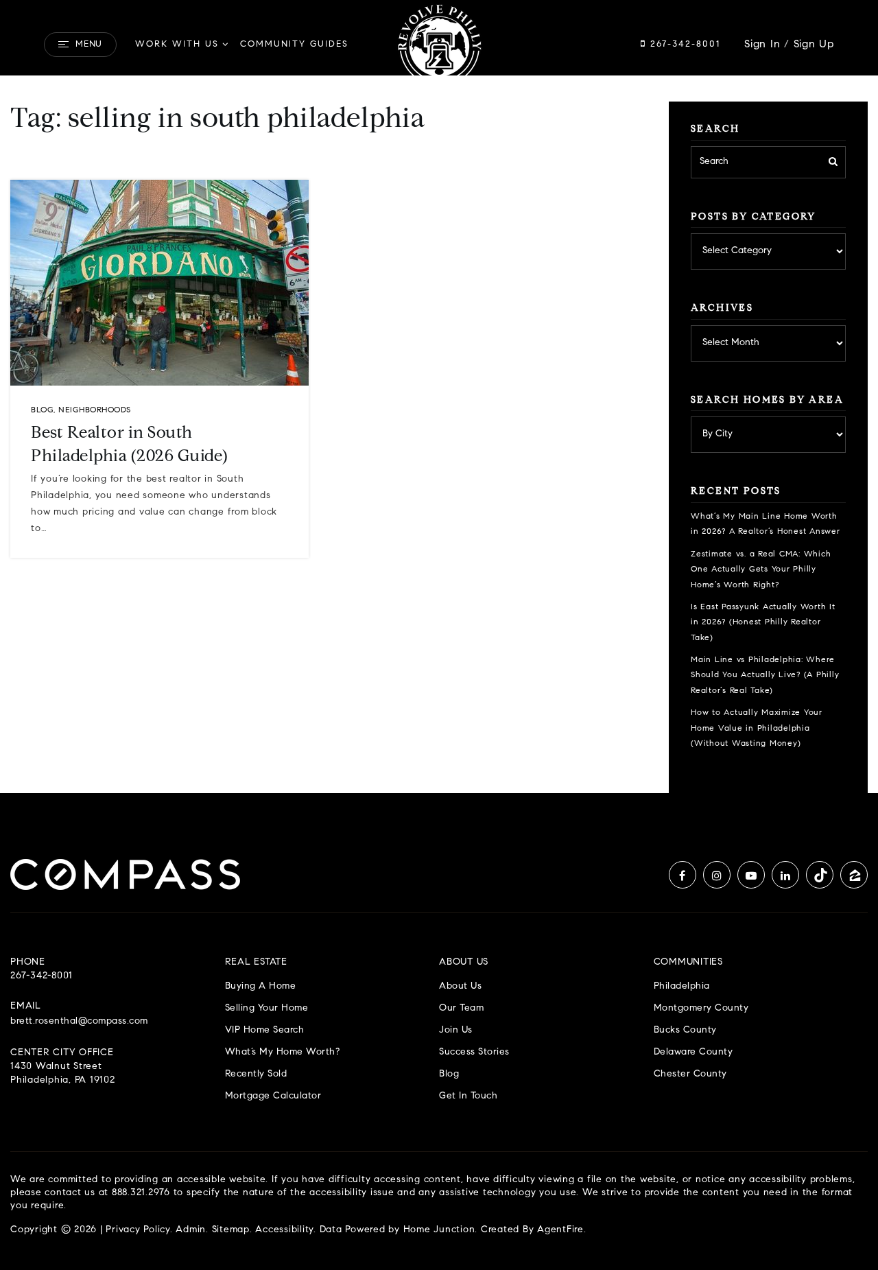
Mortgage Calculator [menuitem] (273, 1096)
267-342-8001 (683, 44)
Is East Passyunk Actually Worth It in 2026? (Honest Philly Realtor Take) (763, 622)
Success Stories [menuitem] (474, 1052)
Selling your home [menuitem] (267, 1008)
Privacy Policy (138, 1230)
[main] (439, 396)
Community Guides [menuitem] (294, 44)
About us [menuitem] (460, 986)
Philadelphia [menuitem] (682, 986)
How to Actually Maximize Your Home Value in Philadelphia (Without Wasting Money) (756, 728)
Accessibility (284, 1230)
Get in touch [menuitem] (468, 1096)
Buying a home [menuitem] (260, 986)
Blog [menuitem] (449, 1074)
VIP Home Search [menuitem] (265, 1030)
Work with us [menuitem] (177, 44)
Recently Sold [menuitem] (256, 1074)
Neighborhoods (94, 410)
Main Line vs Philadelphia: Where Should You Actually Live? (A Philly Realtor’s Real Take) (765, 675)
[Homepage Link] (439, 44)
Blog (42, 410)
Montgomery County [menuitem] (701, 1008)
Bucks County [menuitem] (685, 1030)
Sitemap (231, 1230)
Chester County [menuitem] (690, 1074)
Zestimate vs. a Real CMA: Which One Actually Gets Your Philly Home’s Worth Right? (761, 569)
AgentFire (560, 1230)
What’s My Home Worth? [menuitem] (282, 1052)
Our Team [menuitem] (461, 1008)
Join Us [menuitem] (456, 1030)
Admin (191, 1230)
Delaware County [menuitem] (693, 1052)
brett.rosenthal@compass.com (79, 1021)
